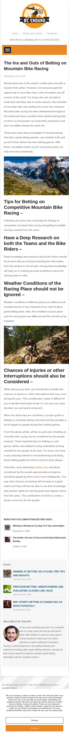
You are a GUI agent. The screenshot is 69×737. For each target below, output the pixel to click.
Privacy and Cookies (33, 33)
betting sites (41, 467)
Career (15, 33)
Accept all (35, 728)
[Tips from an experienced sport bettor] (34, 16)
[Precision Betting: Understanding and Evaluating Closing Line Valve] (7, 588)
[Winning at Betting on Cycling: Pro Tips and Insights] (7, 527)
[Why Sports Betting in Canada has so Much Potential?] (7, 604)
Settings (34, 720)
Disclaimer (52, 33)
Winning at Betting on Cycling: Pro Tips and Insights (38, 526)
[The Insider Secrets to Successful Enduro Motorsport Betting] (7, 539)
